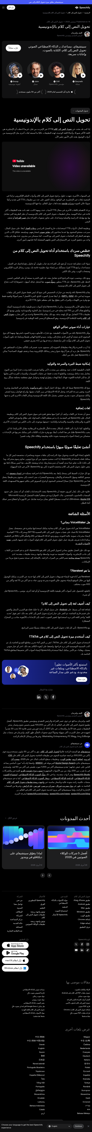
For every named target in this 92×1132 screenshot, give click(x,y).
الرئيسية (87, 13)
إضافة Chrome (84, 919)
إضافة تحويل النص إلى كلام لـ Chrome (77, 1010)
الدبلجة (65, 907)
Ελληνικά (86, 1102)
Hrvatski (41, 1098)
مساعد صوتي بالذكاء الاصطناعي (34, 990)
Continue (78, 1126)
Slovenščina (39, 1094)
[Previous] (49, 875)
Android (63, 609)
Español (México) (37, 1075)
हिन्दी (43, 1056)
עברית (87, 1106)
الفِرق (42, 904)
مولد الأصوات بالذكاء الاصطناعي (34, 1013)
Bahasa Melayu (83, 1113)
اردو (43, 1113)
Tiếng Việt (40, 1083)
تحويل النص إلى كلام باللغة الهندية (33, 1010)
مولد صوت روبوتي (38, 1000)
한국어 (87, 1063)
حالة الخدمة (18, 923)
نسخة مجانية (74, 558)
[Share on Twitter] (46, 697)
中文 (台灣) (85, 1041)
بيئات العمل (30, 228)
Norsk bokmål (39, 1063)
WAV (71, 296)
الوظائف (19, 912)
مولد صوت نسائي (84, 996)
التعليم (42, 908)
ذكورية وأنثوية (36, 387)
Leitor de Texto (39, 1016)
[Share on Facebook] (53, 697)
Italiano (87, 1060)
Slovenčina (85, 1094)
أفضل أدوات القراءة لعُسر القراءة (78, 1000)
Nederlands (85, 1048)
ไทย (43, 1079)
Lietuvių (41, 1102)
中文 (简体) (40, 1037)
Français (86, 1052)
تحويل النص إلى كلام (75, 13)
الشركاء (19, 915)
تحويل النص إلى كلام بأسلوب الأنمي (78, 1003)
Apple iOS (85, 499)
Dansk (42, 1044)
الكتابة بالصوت (52, 50)
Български (86, 1090)
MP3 (64, 296)
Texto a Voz (86, 1016)
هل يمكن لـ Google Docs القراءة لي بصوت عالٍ (28, 1006)
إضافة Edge (85, 923)
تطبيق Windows (83, 912)
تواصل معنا (18, 904)
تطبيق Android (84, 904)
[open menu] (3, 7)
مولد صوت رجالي (39, 996)
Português (40, 1086)
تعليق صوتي (44, 232)
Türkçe (87, 1083)
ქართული (40, 1090)
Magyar (87, 1037)
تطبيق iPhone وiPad (82, 900)
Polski (87, 1067)
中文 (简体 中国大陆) (36, 1041)
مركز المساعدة (16, 919)
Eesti (88, 1098)
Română (86, 1086)
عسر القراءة (21, 217)
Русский (86, 1071)
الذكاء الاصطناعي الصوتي (43, 46)
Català (42, 1109)
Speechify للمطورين (36, 900)
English (41, 1048)
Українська (40, 1071)
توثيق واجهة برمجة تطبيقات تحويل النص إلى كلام (35, 915)
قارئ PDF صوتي (84, 1006)
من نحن (19, 900)
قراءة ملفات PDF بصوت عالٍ (80, 1013)
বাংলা (88, 1109)
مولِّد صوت (49, 282)
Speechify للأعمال (60, 914)
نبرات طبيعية (67, 203)
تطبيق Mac (85, 908)
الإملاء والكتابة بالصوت (82, 990)
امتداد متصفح (16, 473)
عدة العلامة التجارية (15, 931)
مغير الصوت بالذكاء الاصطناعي (34, 1003)
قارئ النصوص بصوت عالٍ (36, 993)
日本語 (42, 1060)
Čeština (86, 1044)
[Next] (42, 875)
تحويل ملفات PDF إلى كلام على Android (76, 993)
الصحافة (19, 927)
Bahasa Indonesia (37, 1106)
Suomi (42, 1052)
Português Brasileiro (36, 1067)
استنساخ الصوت (61, 911)
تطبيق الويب (85, 915)
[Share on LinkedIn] (39, 697)
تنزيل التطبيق (85, 927)
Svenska (86, 1079)
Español (86, 1075)
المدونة (20, 908)
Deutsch (86, 1056)
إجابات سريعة (76, 54)
